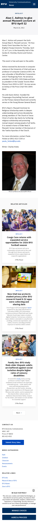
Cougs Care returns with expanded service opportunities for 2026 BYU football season (19, 241)
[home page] (4, 4)
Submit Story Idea (13, 442)
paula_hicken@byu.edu (11, 141)
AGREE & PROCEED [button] (19, 517)
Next (18, 413)
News (11, 5)
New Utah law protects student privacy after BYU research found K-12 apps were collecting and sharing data (19, 299)
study (18, 379)
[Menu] (34, 4)
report (29, 308)
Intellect (19, 13)
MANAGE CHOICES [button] (19, 510)
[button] (33, 490)
